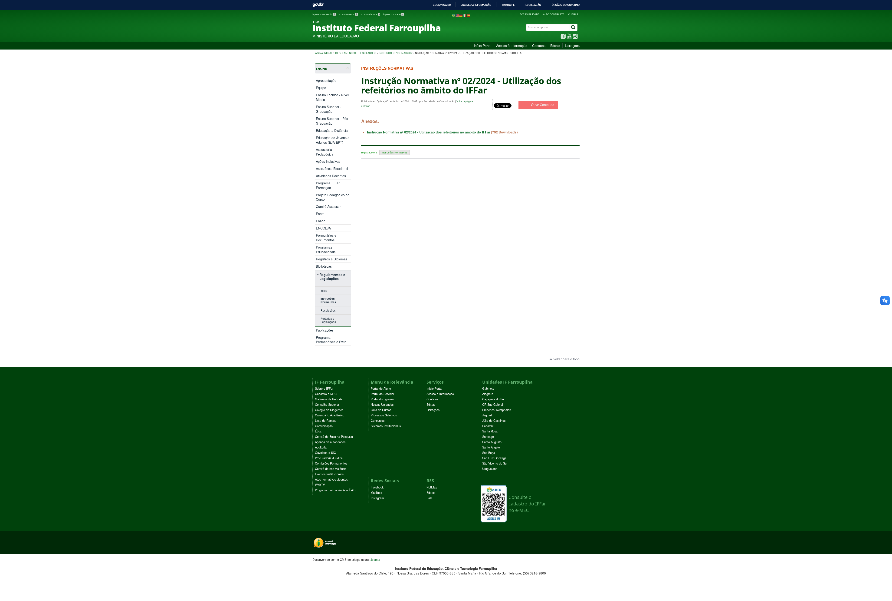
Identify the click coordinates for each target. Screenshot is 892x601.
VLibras (573, 14)
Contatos (538, 45)
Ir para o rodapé (393, 14)
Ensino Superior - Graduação (328, 109)
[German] (461, 15)
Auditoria (321, 447)
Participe (508, 5)
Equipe (321, 87)
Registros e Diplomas (331, 259)
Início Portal (482, 45)
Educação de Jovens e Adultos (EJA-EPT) (332, 140)
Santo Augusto (492, 442)
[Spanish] (468, 15)
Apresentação (326, 80)
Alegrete (487, 394)
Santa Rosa (490, 431)
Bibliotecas (324, 266)
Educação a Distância (332, 130)
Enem (320, 214)
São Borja (488, 453)
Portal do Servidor (382, 394)
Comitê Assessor (328, 206)
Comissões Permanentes (331, 463)
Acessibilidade (529, 14)
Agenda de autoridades (330, 442)
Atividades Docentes (331, 176)
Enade (320, 221)
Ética (318, 431)
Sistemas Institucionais (386, 426)
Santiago (488, 437)
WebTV (320, 485)
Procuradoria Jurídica (329, 458)
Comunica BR (442, 5)
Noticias (431, 487)
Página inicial (323, 53)
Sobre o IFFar (324, 388)
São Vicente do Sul (494, 463)
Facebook (377, 487)
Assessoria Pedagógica (324, 151)
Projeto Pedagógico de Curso (332, 197)
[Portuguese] (453, 15)
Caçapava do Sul (493, 399)
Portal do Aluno (381, 388)
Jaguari (487, 415)
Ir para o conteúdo (323, 14)
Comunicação (324, 426)
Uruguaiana (489, 469)
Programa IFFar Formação (328, 185)
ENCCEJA (323, 228)
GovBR (318, 5)
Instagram (377, 498)
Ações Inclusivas (328, 161)
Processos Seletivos (384, 415)
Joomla (375, 559)
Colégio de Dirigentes (329, 410)
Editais (555, 45)
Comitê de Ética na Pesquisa (334, 437)
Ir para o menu (348, 14)
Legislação (533, 5)
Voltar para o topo (566, 359)
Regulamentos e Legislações (355, 53)
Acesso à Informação (511, 45)
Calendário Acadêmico (329, 415)
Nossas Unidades (382, 404)
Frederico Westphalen (496, 410)
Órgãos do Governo (566, 5)
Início (324, 290)
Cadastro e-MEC (326, 394)
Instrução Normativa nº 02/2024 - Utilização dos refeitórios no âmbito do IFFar (428, 132)
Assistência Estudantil (332, 168)
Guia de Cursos (381, 410)
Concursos (377, 420)
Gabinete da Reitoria (328, 399)
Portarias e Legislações (328, 320)
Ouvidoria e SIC (325, 453)
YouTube (376, 493)
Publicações (325, 330)
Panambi (488, 426)
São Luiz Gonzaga (494, 458)
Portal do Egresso (382, 399)
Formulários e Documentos (326, 237)
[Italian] (464, 15)
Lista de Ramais (325, 420)
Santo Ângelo (491, 447)
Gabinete (488, 388)
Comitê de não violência (331, 469)
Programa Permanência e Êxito (331, 339)
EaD (429, 498)
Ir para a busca (370, 14)
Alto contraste (553, 14)
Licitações (572, 45)
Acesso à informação (476, 5)
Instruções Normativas (395, 53)
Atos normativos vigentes (331, 479)
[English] (457, 15)
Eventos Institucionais (329, 474)
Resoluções (328, 310)
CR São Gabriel (492, 404)
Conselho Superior (327, 404)
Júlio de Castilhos (493, 420)
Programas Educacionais (325, 249)
